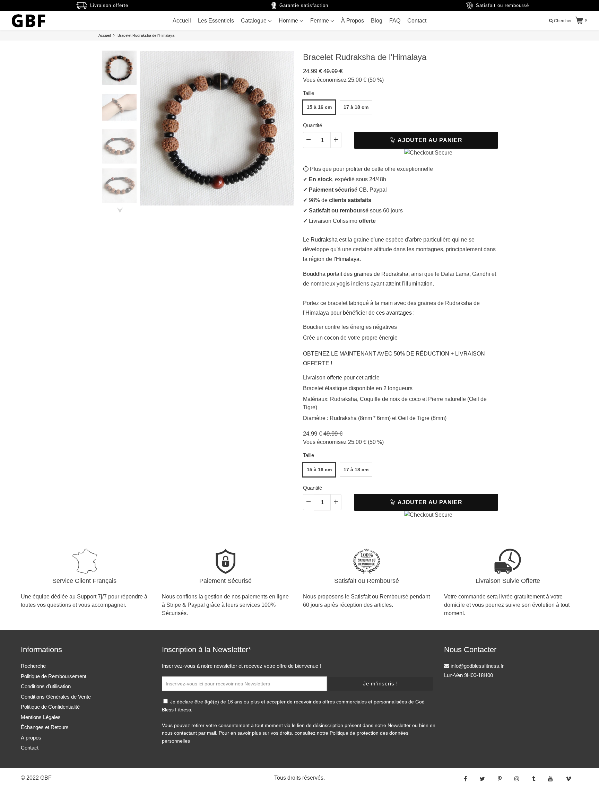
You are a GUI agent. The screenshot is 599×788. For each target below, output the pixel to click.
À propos (31, 738)
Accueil (182, 21)
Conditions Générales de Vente (56, 697)
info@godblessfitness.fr (476, 666)
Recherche (33, 666)
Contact (416, 21)
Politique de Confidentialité (50, 707)
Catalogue (254, 21)
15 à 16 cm (319, 107)
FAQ (394, 21)
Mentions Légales (41, 717)
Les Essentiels (216, 21)
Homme (289, 21)
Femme (320, 21)
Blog (376, 21)
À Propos (352, 21)
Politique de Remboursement (53, 676)
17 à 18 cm (356, 107)
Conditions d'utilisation (46, 686)
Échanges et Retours (45, 727)
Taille (308, 93)
